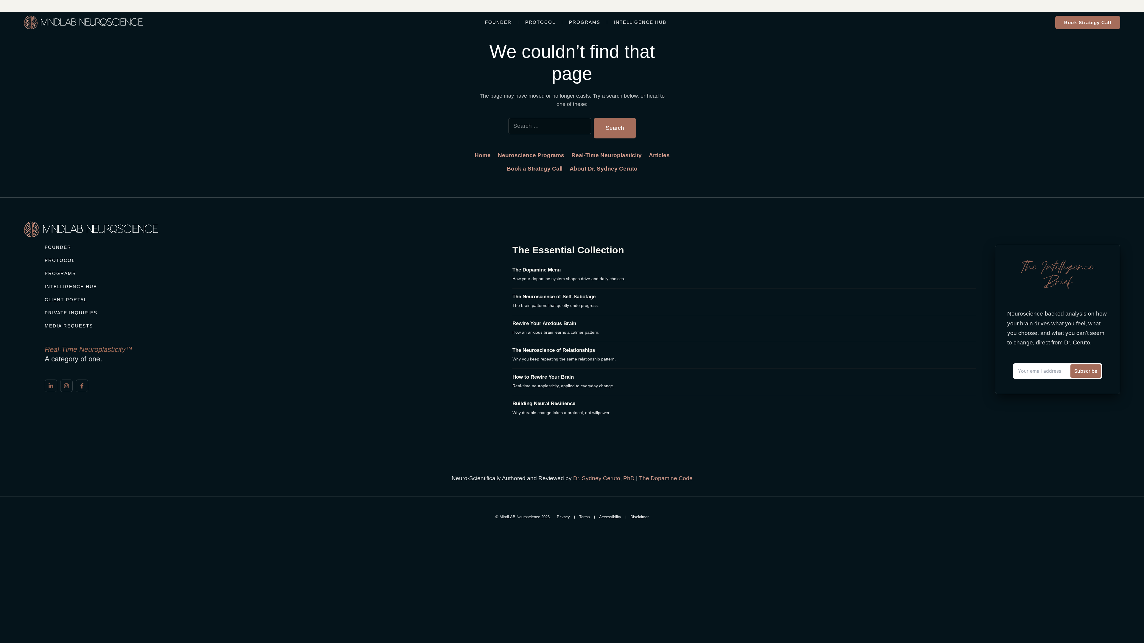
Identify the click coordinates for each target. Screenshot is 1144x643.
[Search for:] (549, 128)
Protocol (540, 22)
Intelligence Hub (640, 22)
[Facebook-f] (82, 386)
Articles (659, 155)
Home (483, 155)
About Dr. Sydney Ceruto (604, 169)
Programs (584, 22)
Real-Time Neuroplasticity (606, 155)
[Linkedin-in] (51, 386)
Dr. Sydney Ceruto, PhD (604, 478)
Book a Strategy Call (534, 169)
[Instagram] (66, 386)
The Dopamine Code (666, 478)
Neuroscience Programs (531, 155)
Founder (498, 22)
